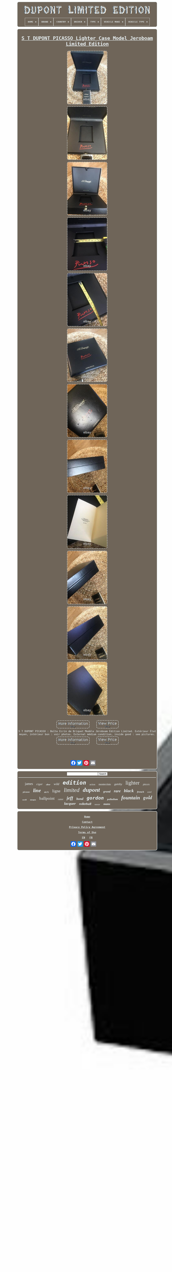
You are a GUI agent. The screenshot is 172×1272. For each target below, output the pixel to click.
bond (79, 799)
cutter (60, 799)
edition (74, 782)
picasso (26, 792)
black (129, 790)
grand (107, 791)
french (140, 791)
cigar (39, 784)
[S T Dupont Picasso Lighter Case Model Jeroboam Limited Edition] (87, 78)
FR (91, 837)
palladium (112, 799)
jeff (70, 798)
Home (87, 816)
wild (56, 784)
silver (48, 784)
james (29, 784)
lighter (132, 783)
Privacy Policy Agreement (87, 827)
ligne (56, 791)
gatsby (118, 784)
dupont (91, 790)
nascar (97, 804)
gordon (95, 798)
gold (147, 797)
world (24, 800)
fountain (130, 798)
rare (117, 791)
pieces (146, 784)
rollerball (85, 804)
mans (106, 804)
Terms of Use (87, 832)
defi (46, 792)
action (92, 784)
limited (71, 790)
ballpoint (47, 798)
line (37, 790)
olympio (33, 800)
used (149, 792)
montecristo (105, 784)
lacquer (70, 803)
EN (83, 837)
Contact (87, 821)
